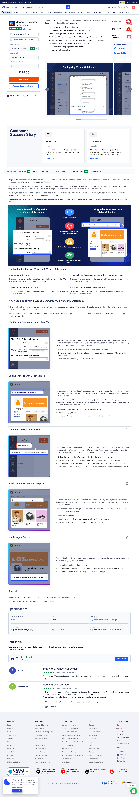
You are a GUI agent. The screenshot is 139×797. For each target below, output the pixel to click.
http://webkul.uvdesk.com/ (64, 597)
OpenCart (10, 752)
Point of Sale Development (70, 738)
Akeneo (9, 745)
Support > (119, 747)
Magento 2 (94, 620)
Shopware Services (41, 745)
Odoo (9, 732)
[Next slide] (130, 89)
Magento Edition (14, 53)
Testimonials (93, 728)
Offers (128, 2)
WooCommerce (12, 735)
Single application (57, 630)
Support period (14, 44)
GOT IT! (17, 790)
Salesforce (10, 738)
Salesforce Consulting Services (45, 732)
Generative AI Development (71, 752)
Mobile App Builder (13, 762)
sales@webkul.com (122, 743)
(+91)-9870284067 (10, 2)
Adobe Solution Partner (116, 29)
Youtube (122, 761)
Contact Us (93, 752)
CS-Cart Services (40, 759)
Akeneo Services (40, 748)
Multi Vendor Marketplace (109, 620)
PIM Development (68, 745)
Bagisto (9, 725)
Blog (90, 742)
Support (134, 2)
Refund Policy (93, 759)
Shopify (9, 742)
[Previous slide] (47, 89)
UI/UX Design (66, 762)
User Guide (121, 53)
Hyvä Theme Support (16, 62)
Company (92, 725)
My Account (112, 7)
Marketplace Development (70, 725)
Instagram (122, 758)
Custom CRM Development (71, 735)
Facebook (122, 755)
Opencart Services (41, 738)
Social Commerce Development (72, 742)
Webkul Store (10, 7)
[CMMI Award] (18, 768)
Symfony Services (41, 755)
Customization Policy (96, 762)
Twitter (121, 751)
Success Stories (94, 732)
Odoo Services (39, 728)
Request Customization (22, 86)
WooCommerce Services (43, 742)
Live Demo (121, 48)
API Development (67, 748)
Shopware (10, 759)
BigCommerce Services (42, 762)
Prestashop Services (41, 735)
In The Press (93, 738)
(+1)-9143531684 (25, 2)
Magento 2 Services (41, 725)
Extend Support (94, 748)
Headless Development (69, 732)
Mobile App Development (70, 728)
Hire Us (122, 2)
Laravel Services (40, 752)
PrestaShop (11, 748)
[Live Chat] (133, 791)
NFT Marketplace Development (72, 755)
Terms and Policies (95, 755)
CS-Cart (10, 755)
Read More (50, 158)
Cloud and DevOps (68, 759)
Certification (93, 735)
